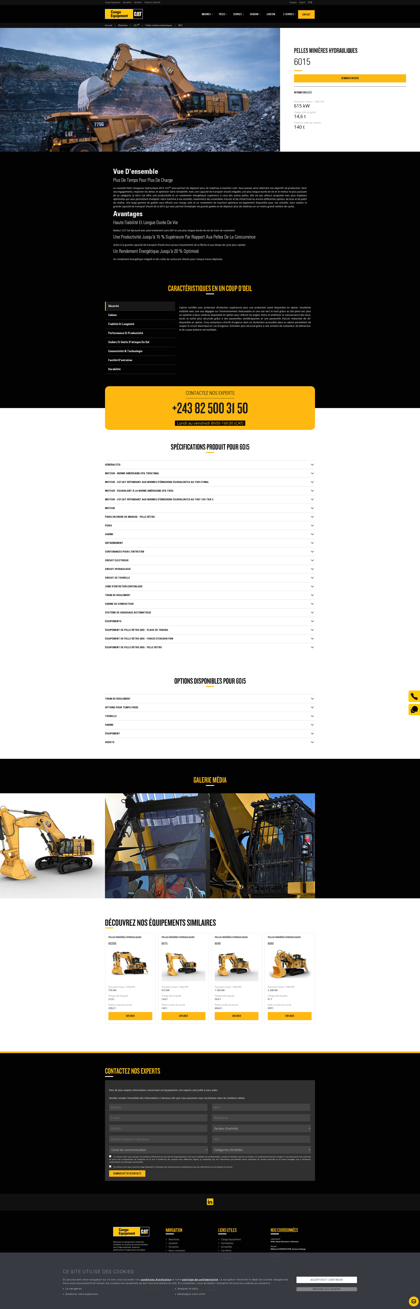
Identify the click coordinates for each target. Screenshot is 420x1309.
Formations (227, 1243)
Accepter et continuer (327, 1280)
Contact (306, 14)
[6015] (52, 795)
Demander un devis (350, 78)
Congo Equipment (112, 2)
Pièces (222, 14)
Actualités (127, 2)
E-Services (288, 14)
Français (293, 2)
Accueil (108, 25)
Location (271, 14)
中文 (310, 2)
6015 (180, 25)
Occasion (254, 14)
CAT (136, 25)
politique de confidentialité (209, 1157)
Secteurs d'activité (152, 2)
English (302, 2)
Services (237, 14)
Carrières (138, 2)
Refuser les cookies (327, 1289)
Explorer (130, 1015)
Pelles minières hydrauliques (159, 25)
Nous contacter (177, 1250)
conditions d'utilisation (156, 1279)
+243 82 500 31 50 (210, 408)
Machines (206, 14)
